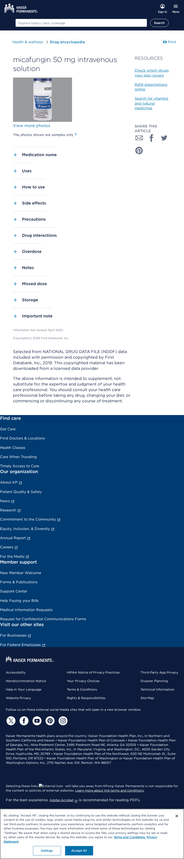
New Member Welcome (20, 573)
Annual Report (13, 538)
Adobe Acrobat (62, 800)
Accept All (78, 850)
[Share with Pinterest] (139, 150)
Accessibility (16, 672)
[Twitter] (10, 720)
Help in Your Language (23, 689)
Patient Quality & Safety (21, 492)
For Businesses (13, 635)
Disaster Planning (154, 681)
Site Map (147, 698)
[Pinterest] (49, 720)
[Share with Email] (139, 137)
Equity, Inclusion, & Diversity (25, 529)
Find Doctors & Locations (22, 438)
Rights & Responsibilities (86, 698)
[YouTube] (36, 720)
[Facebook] (23, 720)
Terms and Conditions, (129, 837)
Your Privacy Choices (83, 681)
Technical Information (157, 689)
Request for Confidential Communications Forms (43, 619)
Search (159, 23)
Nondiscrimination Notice (26, 681)
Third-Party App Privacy (159, 672)
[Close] (177, 816)
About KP (9, 482)
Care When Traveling (18, 457)
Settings (47, 850)
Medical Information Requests (26, 610)
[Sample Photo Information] (75, 134)
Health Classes (12, 448)
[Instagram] (62, 720)
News (5, 501)
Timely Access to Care (19, 466)
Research (8, 510)
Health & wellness (27, 42)
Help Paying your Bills (19, 601)
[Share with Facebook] (151, 137)
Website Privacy (18, 698)
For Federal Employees (20, 645)
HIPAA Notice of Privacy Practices (93, 672)
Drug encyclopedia (67, 42)
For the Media (12, 556)
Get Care (7, 429)
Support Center (13, 591)
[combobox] (81, 23)
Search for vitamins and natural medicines (151, 103)
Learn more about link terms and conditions (109, 790)
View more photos (31, 125)
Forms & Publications (18, 582)
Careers (6, 547)
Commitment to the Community (28, 519)
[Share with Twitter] (164, 137)
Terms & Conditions (82, 689)
